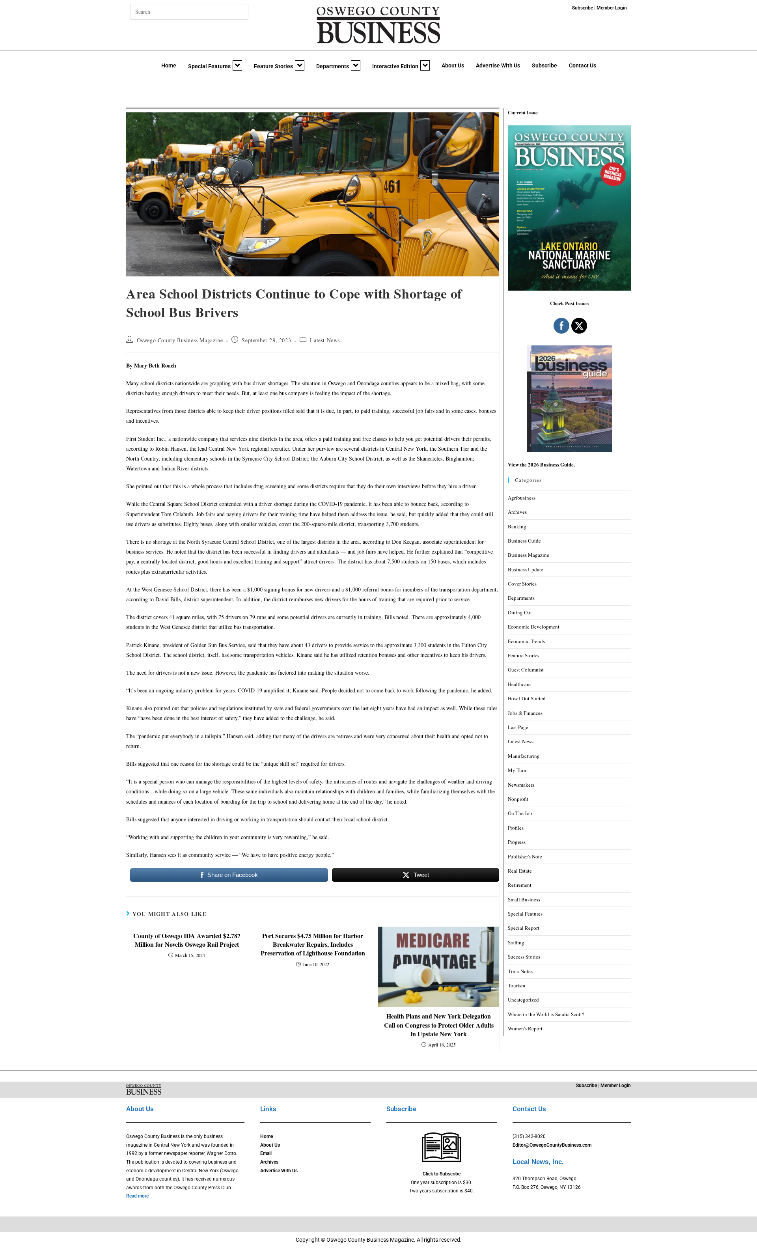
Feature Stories (273, 66)
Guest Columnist (526, 669)
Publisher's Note (525, 856)
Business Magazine (528, 554)
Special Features (209, 66)
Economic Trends (526, 641)
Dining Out (520, 612)
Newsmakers (521, 784)
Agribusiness (521, 497)
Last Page (518, 727)
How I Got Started (527, 698)
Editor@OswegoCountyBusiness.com (552, 1145)
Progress (517, 841)
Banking (517, 526)
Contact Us (582, 65)
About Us (453, 65)
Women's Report (525, 1028)
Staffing (516, 942)
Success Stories (524, 956)
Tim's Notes (520, 971)
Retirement (519, 884)
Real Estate (520, 870)
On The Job (520, 813)
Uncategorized (523, 999)
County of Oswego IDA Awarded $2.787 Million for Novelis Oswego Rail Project (187, 940)
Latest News (325, 340)
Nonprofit (518, 798)
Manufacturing (524, 755)
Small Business (524, 899)
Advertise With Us (498, 65)
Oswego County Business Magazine (180, 340)
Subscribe (544, 65)
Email (266, 1153)
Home (168, 65)
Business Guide (524, 540)
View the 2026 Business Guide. (541, 464)
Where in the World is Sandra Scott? (546, 1014)
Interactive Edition (395, 66)
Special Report (523, 927)
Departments (332, 66)
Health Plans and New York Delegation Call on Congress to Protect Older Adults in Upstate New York (439, 1025)
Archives (517, 511)
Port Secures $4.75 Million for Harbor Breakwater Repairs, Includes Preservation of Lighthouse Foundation (313, 944)
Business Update (525, 569)
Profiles (516, 827)
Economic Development (533, 626)
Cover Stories (522, 583)
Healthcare (519, 684)
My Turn (517, 770)
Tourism (516, 985)
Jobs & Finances (525, 712)
